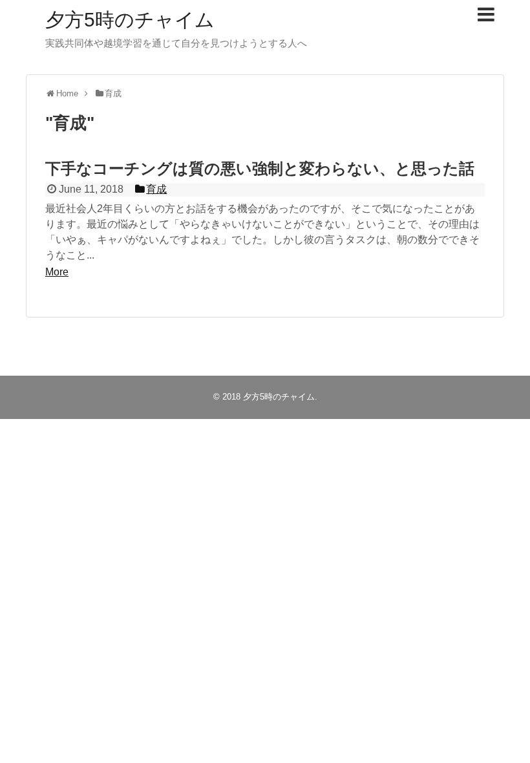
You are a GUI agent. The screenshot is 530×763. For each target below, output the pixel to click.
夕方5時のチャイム (130, 19)
